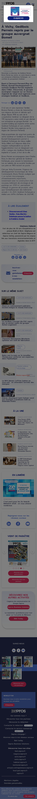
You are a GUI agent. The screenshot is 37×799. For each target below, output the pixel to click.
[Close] (33, 5)
